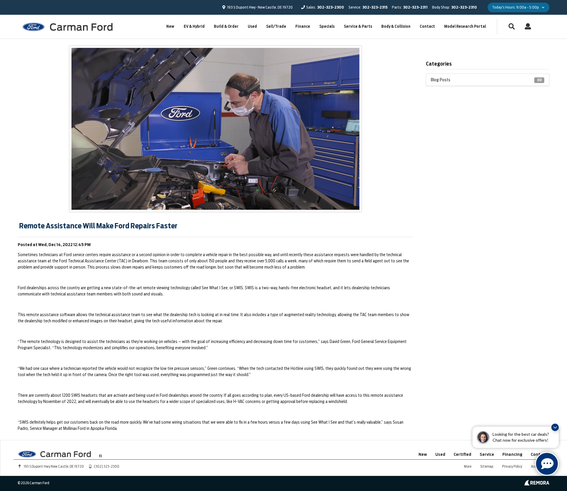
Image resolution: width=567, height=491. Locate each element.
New (170, 26)
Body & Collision (395, 26)
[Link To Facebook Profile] (100, 453)
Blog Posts (486, 79)
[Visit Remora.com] (536, 484)
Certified (462, 454)
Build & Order (226, 26)
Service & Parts (358, 26)
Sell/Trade (276, 26)
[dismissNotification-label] (555, 427)
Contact (427, 26)
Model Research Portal (465, 26)
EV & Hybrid (194, 26)
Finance (302, 26)
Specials (327, 26)
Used (252, 26)
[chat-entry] (547, 464)
